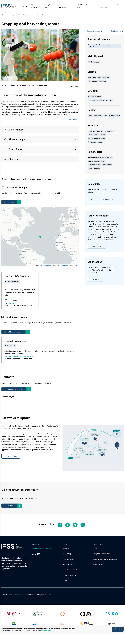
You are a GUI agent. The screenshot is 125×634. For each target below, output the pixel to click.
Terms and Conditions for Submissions (106, 559)
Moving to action (47, 6)
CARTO (77, 265)
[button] (40, 237)
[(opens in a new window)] (36, 553)
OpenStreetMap (45, 265)
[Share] (82, 525)
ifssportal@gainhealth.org (42, 548)
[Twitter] (75, 525)
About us (119, 6)
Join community (107, 199)
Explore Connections (104, 6)
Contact (96, 548)
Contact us (95, 279)
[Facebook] (67, 525)
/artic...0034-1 (20, 356)
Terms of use (97, 564)
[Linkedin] (60, 525)
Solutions (25, 6)
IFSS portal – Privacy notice (102, 554)
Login (92, 199)
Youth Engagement (63, 6)
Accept (118, 629)
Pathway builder (10, 456)
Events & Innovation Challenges (81, 6)
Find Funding (34, 6)
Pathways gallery (97, 246)
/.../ (14, 303)
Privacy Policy (46, 631)
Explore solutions (17, 15)
